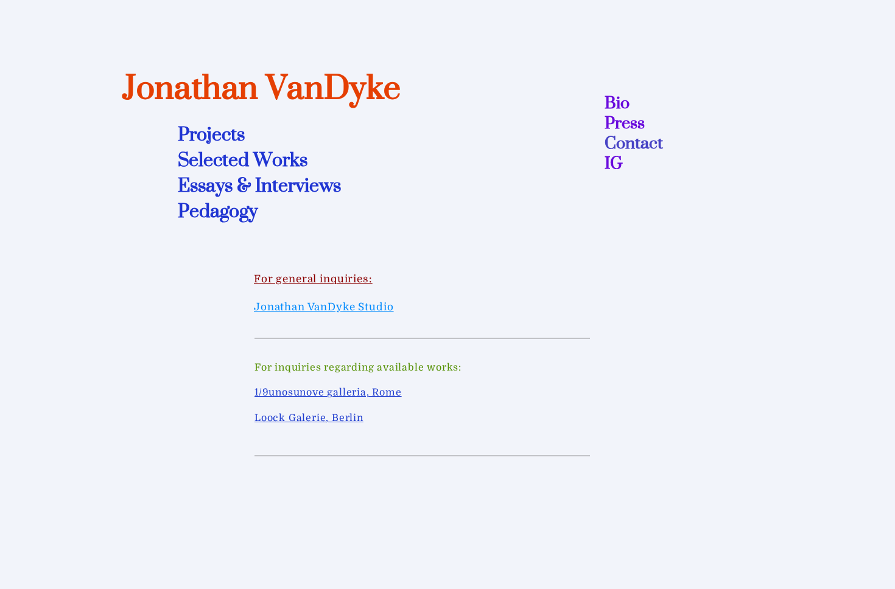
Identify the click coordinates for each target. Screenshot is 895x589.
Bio (617, 102)
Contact (634, 143)
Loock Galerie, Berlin (308, 418)
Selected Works (242, 159)
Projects (211, 134)
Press (625, 123)
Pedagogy (218, 210)
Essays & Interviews (259, 185)
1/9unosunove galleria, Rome (328, 392)
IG (614, 163)
